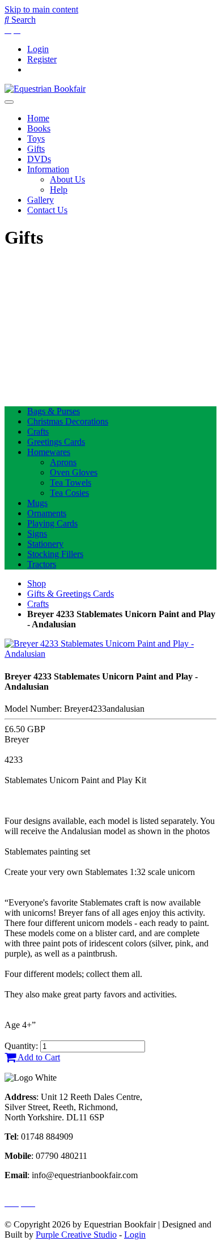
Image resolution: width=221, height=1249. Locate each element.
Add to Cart (38, 1057)
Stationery (45, 544)
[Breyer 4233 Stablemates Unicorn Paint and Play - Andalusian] (110, 654)
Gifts (36, 149)
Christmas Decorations (67, 421)
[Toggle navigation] (9, 102)
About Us (67, 179)
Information (48, 169)
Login (38, 49)
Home (38, 118)
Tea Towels (70, 482)
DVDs (39, 159)
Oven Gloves (73, 472)
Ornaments (46, 513)
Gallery (40, 200)
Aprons (63, 462)
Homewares (48, 452)
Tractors (41, 564)
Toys (36, 138)
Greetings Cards (56, 442)
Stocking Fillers (55, 554)
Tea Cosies (69, 493)
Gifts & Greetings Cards (70, 593)
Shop (36, 583)
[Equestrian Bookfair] (45, 89)
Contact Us (47, 210)
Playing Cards (52, 523)
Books (38, 128)
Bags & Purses (53, 411)
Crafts (38, 431)
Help (58, 189)
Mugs (37, 503)
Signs (37, 533)
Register (42, 59)
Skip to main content (41, 9)
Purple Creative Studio (76, 1234)
